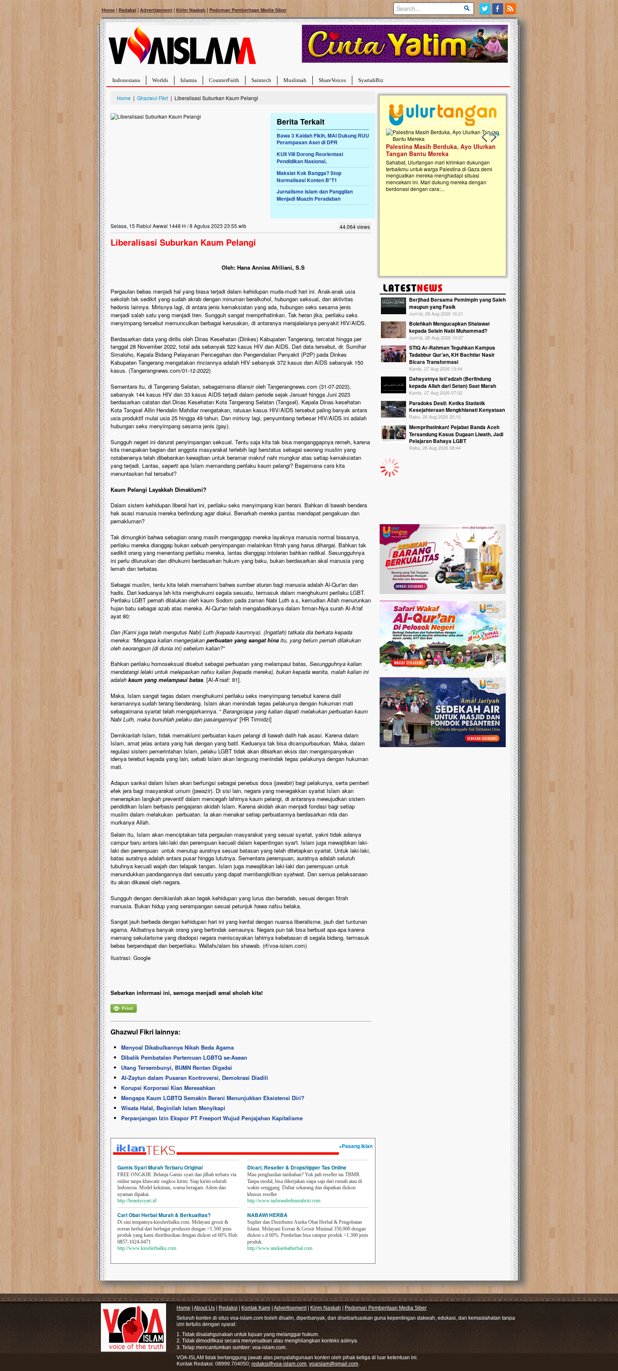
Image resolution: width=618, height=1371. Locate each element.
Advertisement (156, 10)
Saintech (261, 80)
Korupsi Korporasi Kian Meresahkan (168, 1088)
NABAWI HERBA (267, 1215)
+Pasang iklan (355, 1146)
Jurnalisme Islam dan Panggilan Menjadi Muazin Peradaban (315, 195)
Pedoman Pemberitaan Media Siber (247, 10)
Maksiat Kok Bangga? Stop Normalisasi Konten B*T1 (309, 176)
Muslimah (294, 80)
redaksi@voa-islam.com (278, 1364)
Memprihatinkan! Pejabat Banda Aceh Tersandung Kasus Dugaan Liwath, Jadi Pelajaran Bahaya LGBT (456, 434)
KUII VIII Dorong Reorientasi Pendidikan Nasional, (310, 157)
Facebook (497, 8)
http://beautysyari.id (136, 1201)
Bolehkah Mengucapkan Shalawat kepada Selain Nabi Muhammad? (449, 327)
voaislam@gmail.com (333, 1364)
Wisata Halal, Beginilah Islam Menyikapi (173, 1108)
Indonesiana (126, 80)
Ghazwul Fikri (152, 97)
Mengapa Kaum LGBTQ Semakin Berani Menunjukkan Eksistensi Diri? (212, 1098)
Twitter (484, 8)
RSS (511, 8)
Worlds (160, 80)
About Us (204, 1308)
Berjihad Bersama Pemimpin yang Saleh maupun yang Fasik (457, 303)
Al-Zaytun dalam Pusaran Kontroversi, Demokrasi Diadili (194, 1078)
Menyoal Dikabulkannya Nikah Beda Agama (177, 1047)
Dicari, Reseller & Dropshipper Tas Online (296, 1167)
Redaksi (127, 10)
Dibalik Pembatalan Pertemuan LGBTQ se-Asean (184, 1057)
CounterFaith (224, 80)
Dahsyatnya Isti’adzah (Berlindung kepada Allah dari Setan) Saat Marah (452, 382)
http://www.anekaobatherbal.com (279, 1248)
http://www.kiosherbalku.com (146, 1248)
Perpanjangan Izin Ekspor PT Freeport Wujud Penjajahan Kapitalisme (212, 1118)
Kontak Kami (255, 1308)
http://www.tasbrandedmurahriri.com (283, 1201)
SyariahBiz (370, 80)
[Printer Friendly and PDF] (124, 1007)
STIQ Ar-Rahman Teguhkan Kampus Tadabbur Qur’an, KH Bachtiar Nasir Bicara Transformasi (452, 355)
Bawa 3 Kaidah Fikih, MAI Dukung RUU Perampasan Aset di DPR (323, 139)
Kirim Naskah (191, 10)
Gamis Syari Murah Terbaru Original (160, 1167)
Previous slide (485, 137)
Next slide (493, 137)
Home (108, 10)
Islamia (188, 80)
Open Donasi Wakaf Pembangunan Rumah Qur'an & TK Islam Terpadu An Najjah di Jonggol (440, 160)
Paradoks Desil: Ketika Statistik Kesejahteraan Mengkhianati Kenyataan (457, 406)
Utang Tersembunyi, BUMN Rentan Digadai (176, 1067)
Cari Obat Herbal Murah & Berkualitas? (164, 1215)
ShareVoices (332, 80)
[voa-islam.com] (182, 48)
